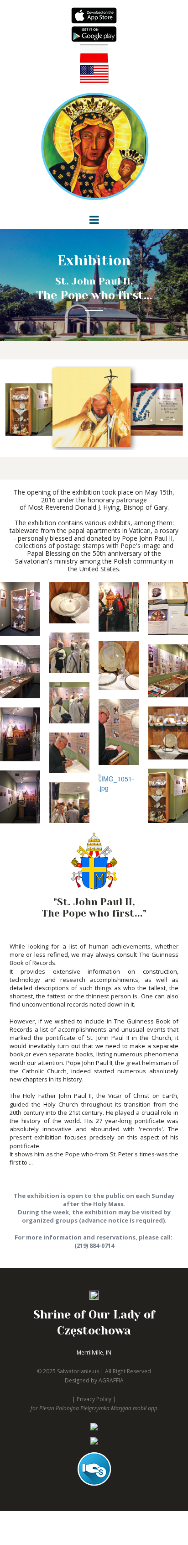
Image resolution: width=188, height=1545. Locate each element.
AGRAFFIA (111, 1380)
